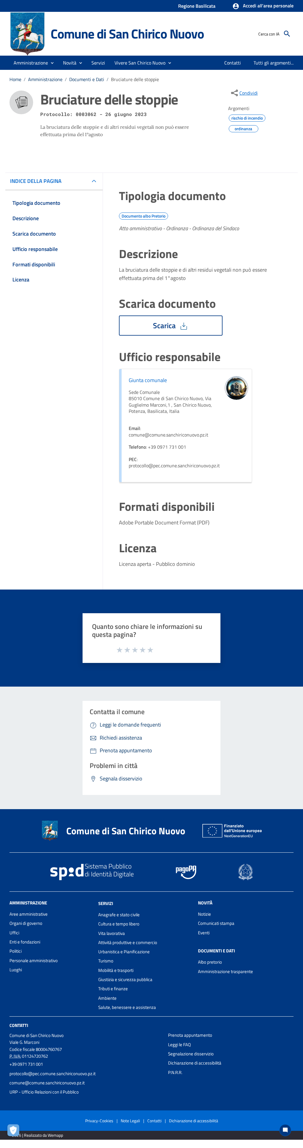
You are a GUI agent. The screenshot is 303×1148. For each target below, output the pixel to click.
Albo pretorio (210, 962)
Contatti (18, 1025)
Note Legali (130, 1121)
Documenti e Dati (86, 79)
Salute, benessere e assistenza (127, 1007)
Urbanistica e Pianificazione (124, 951)
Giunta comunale (148, 380)
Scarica (165, 325)
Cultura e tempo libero (118, 923)
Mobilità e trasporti (115, 970)
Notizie (204, 914)
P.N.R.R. (175, 1072)
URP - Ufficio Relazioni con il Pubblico (44, 1092)
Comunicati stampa (216, 923)
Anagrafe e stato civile (119, 914)
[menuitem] (232, 62)
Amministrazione (45, 79)
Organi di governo (25, 923)
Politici (15, 951)
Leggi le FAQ (179, 1044)
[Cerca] (287, 33)
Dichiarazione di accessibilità (194, 1063)
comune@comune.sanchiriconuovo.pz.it (47, 1082)
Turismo (105, 960)
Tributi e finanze (113, 988)
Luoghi (15, 969)
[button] (263, 6)
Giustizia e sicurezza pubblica (125, 979)
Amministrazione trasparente (225, 971)
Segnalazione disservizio (191, 1053)
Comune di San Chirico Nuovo (127, 34)
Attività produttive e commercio (127, 942)
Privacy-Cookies (99, 1121)
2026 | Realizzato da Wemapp (37, 1135)
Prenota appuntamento (190, 1035)
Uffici (14, 932)
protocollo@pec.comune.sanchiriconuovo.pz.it (52, 1073)
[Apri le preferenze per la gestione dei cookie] (14, 1131)
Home (15, 79)
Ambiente (107, 998)
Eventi (203, 932)
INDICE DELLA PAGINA (36, 181)
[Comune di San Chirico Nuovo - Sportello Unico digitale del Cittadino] (27, 33)
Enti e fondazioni (24, 941)
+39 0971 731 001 (26, 1064)
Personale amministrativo (33, 960)
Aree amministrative (28, 914)
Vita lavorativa (111, 933)
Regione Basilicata (196, 5)
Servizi (105, 903)
